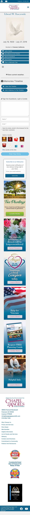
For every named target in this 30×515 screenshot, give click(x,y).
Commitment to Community (10, 441)
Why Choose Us (6, 422)
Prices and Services (7, 424)
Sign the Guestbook (9, 56)
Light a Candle (8, 51)
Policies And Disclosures (9, 443)
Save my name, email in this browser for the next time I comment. (15, 129)
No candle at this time (9, 150)
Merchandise (5, 429)
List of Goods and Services (10, 434)
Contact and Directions (8, 439)
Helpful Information (7, 432)
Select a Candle (7, 135)
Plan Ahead (5, 427)
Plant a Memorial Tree (11, 62)
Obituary (4, 436)
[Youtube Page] (7, 1)
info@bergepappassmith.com (11, 416)
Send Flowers (8, 59)
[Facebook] (21, 509)
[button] (28, 7)
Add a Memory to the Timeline (12, 53)
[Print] (2, 66)
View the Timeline (10, 86)
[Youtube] (27, 509)
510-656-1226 (6, 418)
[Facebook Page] (2, 1)
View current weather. (15, 75)
